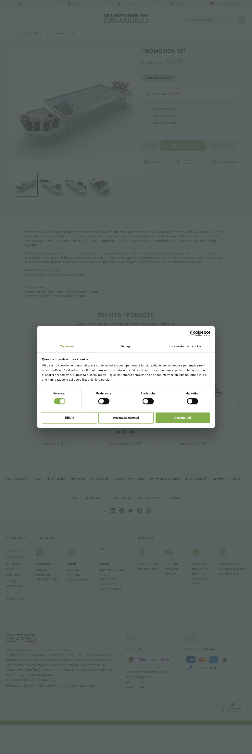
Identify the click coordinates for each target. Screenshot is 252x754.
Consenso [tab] (67, 346)
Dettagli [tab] (126, 346)
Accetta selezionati (126, 417)
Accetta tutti (182, 417)
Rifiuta (69, 417)
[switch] (103, 401)
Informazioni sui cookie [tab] (185, 346)
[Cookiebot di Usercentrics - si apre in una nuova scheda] (193, 333)
